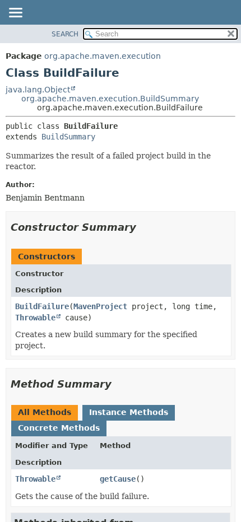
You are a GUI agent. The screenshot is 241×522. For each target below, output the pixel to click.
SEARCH (65, 34)
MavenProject (100, 306)
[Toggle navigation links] (15, 13)
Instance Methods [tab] (128, 412)
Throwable (35, 317)
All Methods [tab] (44, 412)
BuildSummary (68, 136)
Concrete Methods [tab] (59, 427)
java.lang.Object (38, 89)
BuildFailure (42, 306)
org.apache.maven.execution (102, 56)
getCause (118, 478)
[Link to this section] (144, 227)
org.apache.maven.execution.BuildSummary (110, 98)
